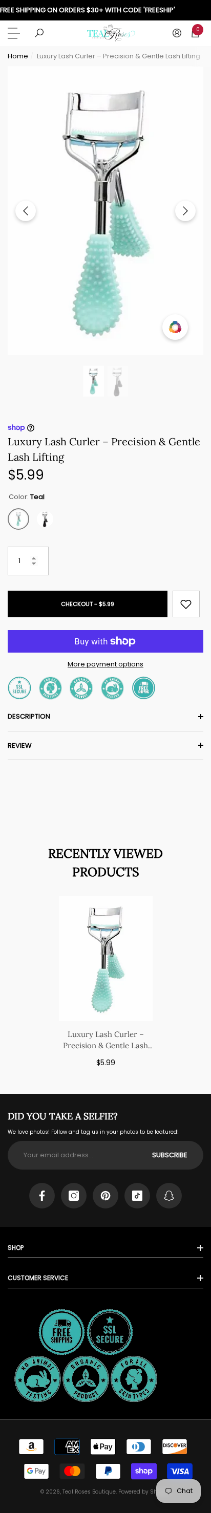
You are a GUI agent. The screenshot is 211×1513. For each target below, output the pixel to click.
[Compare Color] (175, 327)
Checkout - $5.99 (87, 604)
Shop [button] (16, 1247)
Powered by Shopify (144, 1492)
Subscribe (169, 1155)
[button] (39, 33)
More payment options (105, 664)
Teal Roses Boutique (89, 1492)
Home (18, 56)
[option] (105, 210)
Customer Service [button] (38, 1277)
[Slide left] (25, 211)
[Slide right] (185, 211)
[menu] (15, 33)
